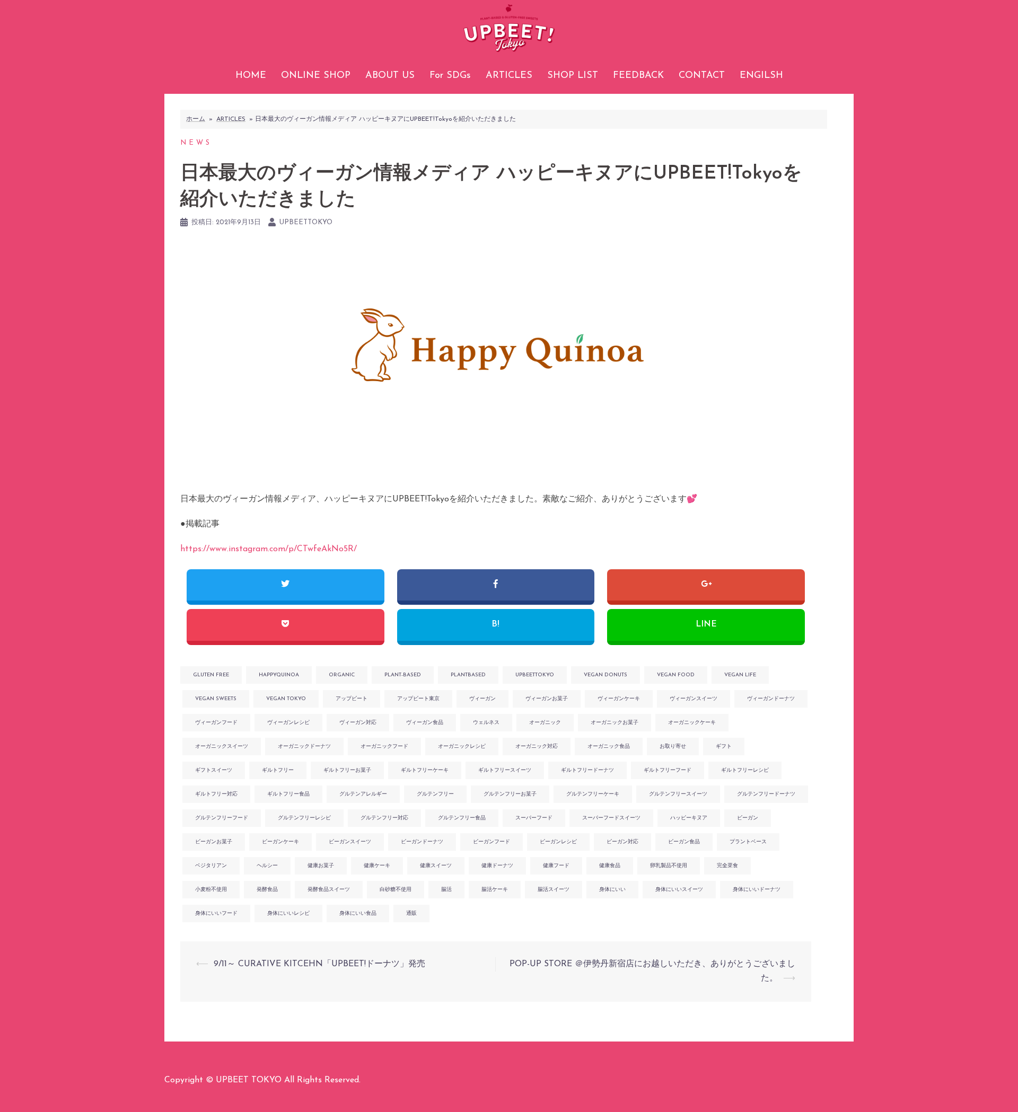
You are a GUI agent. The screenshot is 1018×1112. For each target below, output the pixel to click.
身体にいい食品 (357, 913)
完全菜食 (727, 866)
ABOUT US (390, 76)
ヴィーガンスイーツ (693, 699)
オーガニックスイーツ (221, 746)
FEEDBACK (638, 76)
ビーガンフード (491, 842)
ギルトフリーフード (667, 770)
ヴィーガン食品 (424, 723)
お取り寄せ (673, 746)
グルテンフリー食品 (462, 818)
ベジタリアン (211, 866)
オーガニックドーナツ (304, 746)
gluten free (211, 675)
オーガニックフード (384, 746)
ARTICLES (509, 76)
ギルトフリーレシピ (745, 770)
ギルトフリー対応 (216, 794)
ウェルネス (486, 723)
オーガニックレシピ (462, 746)
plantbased (468, 675)
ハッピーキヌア (688, 818)
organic (342, 675)
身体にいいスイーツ (679, 890)
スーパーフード (533, 818)
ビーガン (747, 818)
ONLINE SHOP (315, 76)
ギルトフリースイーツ (504, 770)
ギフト (724, 746)
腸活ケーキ (494, 890)
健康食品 (609, 866)
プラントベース (748, 842)
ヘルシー (267, 866)
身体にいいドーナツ (756, 890)
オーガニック (545, 723)
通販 (411, 913)
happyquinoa (279, 675)
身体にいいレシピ (288, 913)
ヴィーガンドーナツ (771, 699)
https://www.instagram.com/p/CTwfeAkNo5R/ (268, 549)
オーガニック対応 (536, 746)
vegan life (740, 675)
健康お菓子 (321, 866)
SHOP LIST (572, 76)
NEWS (196, 142)
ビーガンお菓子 (213, 842)
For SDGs (450, 76)
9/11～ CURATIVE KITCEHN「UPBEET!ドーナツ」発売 (319, 964)
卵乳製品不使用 (668, 866)
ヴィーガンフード (216, 723)
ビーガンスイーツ (350, 842)
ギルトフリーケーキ (425, 770)
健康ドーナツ (497, 866)
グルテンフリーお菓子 (510, 794)
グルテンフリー (435, 794)
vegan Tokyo (286, 699)
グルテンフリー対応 (384, 818)
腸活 (446, 890)
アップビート (351, 699)
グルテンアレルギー (363, 794)
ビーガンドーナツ (422, 842)
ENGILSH (761, 76)
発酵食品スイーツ (329, 890)
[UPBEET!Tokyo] (508, 32)
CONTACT (702, 76)
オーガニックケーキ (692, 723)
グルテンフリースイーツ (678, 794)
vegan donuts (605, 675)
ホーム (195, 119)
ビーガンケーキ (280, 842)
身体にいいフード (216, 913)
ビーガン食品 (684, 842)
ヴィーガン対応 (357, 723)
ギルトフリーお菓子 (347, 770)
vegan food (676, 675)
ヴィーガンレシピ (288, 723)
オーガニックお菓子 (614, 723)
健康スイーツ (436, 866)
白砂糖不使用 (395, 890)
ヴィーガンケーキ (619, 699)
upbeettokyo (305, 222)
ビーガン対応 (622, 842)
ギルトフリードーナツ (587, 770)
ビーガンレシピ (558, 842)
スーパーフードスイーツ (611, 818)
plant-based (402, 675)
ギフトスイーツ (213, 770)
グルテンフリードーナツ (766, 794)
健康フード (556, 866)
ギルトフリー (278, 770)
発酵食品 (267, 890)
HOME (250, 76)
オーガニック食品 (608, 746)
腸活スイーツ (553, 890)
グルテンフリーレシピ (304, 818)
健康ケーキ (377, 866)
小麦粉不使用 (211, 890)
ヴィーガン (482, 699)
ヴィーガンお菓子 (546, 699)
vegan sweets (215, 699)
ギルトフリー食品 (288, 794)
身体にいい (612, 890)
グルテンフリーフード (221, 818)
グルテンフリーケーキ (592, 794)
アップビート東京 (418, 699)
